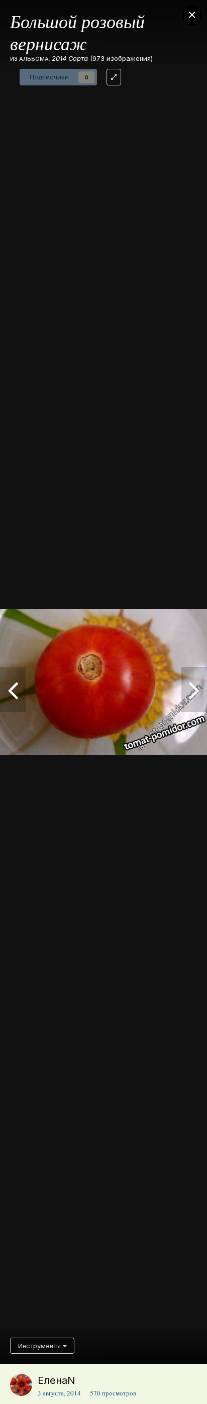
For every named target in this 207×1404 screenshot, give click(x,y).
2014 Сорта (70, 58)
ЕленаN (56, 1380)
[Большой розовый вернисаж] (194, 689)
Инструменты (40, 1346)
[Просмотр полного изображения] (114, 77)
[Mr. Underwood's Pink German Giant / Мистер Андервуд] (13, 689)
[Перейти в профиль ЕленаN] (21, 1385)
